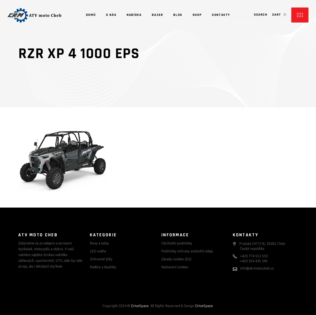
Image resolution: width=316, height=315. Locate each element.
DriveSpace (140, 306)
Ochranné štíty (101, 259)
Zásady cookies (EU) (176, 259)
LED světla (98, 251)
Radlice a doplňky (103, 267)
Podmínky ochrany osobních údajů (187, 251)
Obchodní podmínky (176, 243)
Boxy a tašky (99, 243)
